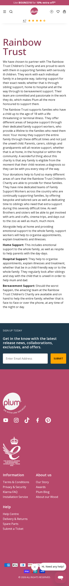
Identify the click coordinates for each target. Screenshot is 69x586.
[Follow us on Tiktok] (27, 420)
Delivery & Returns (15, 519)
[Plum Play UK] (34, 11)
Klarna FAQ (10, 492)
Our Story (42, 482)
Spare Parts (10, 524)
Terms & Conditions (16, 482)
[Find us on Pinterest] (48, 420)
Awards (41, 487)
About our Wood (47, 497)
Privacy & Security (14, 487)
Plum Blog (43, 492)
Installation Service (15, 497)
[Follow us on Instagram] (16, 420)
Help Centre (11, 514)
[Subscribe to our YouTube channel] (5, 420)
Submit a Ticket (13, 529)
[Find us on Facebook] (37, 420)
